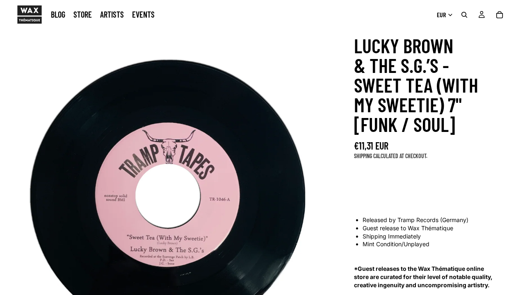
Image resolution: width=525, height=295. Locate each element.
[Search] (464, 15)
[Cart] (500, 15)
